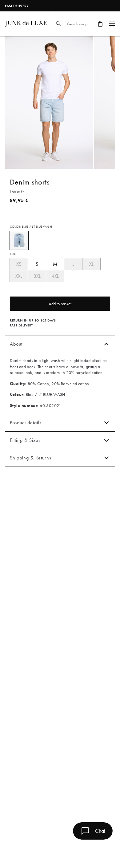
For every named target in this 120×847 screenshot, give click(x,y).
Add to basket (60, 303)
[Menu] (112, 23)
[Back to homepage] (26, 24)
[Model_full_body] (49, 102)
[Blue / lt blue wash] (19, 240)
